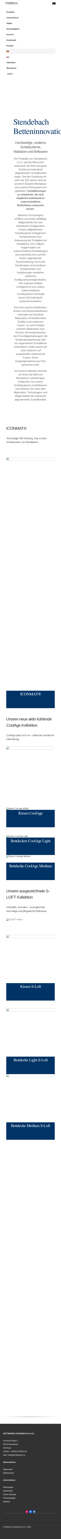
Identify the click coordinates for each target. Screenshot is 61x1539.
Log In (10, 74)
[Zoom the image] (30, 574)
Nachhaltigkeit (12, 29)
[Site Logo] (11, 3)
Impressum (8, 1469)
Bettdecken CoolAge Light (30, 840)
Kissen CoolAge (30, 813)
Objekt (9, 23)
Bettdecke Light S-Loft (30, 1059)
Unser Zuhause (9, 1494)
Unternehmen (12, 18)
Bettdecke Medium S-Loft (30, 1125)
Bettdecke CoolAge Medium (30, 865)
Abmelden (10, 63)
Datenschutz (8, 1473)
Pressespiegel (9, 1498)
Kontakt (9, 46)
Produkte (10, 12)
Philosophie (8, 1487)
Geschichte (8, 1491)
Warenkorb (11, 68)
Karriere (10, 34)
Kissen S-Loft (30, 986)
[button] (54, 3)
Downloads (11, 40)
